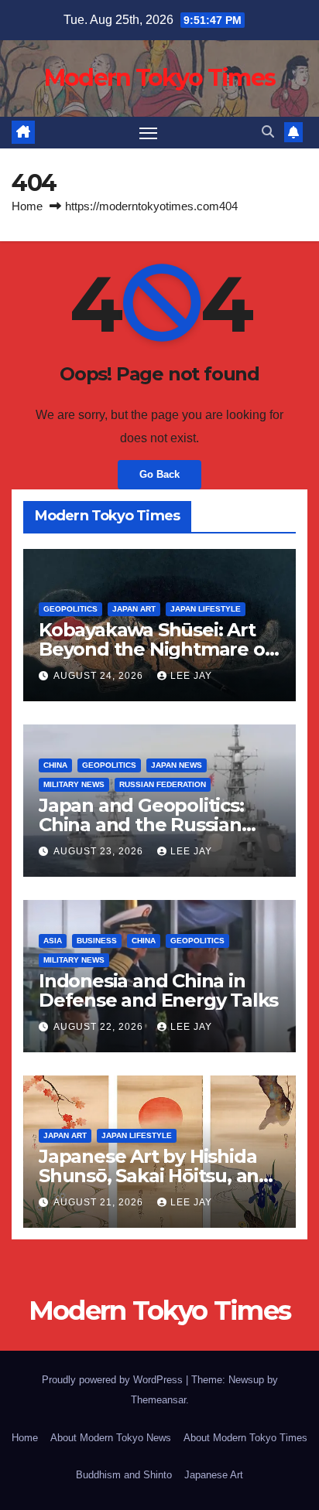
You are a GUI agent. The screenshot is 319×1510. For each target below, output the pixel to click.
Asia (52, 940)
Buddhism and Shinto (124, 1475)
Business (97, 940)
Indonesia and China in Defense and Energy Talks (158, 990)
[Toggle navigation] (149, 133)
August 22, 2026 (99, 1026)
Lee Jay (191, 675)
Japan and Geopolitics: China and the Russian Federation (141, 824)
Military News (74, 784)
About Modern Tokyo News (110, 1438)
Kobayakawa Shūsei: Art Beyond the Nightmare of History (155, 649)
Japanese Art (213, 1475)
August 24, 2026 (99, 675)
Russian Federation (162, 784)
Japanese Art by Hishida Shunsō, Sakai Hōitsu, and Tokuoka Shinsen (155, 1175)
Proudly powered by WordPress (114, 1380)
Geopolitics (70, 609)
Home (27, 206)
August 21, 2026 (99, 1202)
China (55, 765)
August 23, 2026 (99, 851)
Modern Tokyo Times (159, 77)
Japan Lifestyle (205, 609)
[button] (268, 131)
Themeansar (158, 1400)
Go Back (159, 474)
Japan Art (134, 609)
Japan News (176, 765)
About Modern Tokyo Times (245, 1438)
